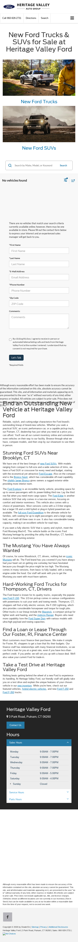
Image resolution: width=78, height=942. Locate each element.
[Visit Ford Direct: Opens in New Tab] (10, 934)
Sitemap (35, 927)
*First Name (14, 245)
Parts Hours (15, 799)
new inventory (24, 685)
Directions (31, 18)
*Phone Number (17, 284)
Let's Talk (16, 357)
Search (63, 165)
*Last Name (14, 258)
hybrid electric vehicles (34, 689)
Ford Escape (45, 473)
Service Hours (16, 792)
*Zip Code (14, 298)
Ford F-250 (63, 689)
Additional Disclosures (58, 927)
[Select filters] (65, 180)
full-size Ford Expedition (31, 512)
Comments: (14, 311)
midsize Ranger (45, 615)
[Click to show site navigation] (72, 18)
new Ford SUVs (48, 463)
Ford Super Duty (37, 618)
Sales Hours (15, 742)
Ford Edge (58, 495)
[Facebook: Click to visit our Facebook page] (8, 917)
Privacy (43, 927)
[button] (12, 18)
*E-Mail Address (16, 271)
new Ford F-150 (11, 598)
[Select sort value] (72, 180)
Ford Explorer (14, 489)
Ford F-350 (8, 692)
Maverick (47, 611)
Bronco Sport (21, 477)
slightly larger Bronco (18, 480)
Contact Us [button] (15, 725)
